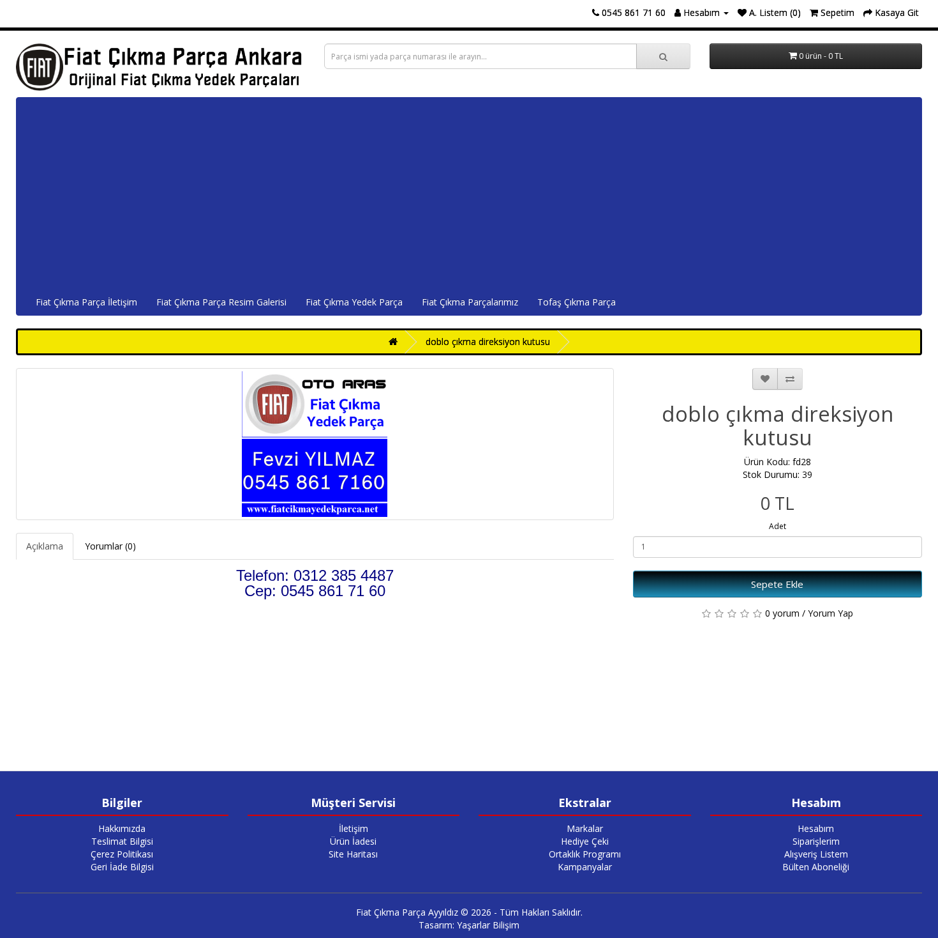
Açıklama (44, 546)
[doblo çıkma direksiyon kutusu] (315, 444)
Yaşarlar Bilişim (488, 925)
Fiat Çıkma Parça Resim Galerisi (221, 302)
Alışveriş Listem (816, 854)
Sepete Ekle (777, 584)
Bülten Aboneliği (815, 867)
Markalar (585, 828)
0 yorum (782, 613)
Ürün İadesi (353, 841)
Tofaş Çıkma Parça (576, 302)
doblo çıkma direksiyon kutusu (488, 341)
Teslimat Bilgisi (122, 841)
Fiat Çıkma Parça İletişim (86, 302)
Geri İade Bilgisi (122, 867)
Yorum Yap (830, 613)
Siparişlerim (816, 841)
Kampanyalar (585, 867)
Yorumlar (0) (110, 546)
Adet (777, 526)
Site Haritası (353, 854)
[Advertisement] (469, 193)
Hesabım (816, 828)
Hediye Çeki (585, 841)
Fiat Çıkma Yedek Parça (354, 302)
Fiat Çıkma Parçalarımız (470, 302)
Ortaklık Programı (585, 854)
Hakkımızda (121, 828)
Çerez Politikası (122, 854)
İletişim (353, 828)
